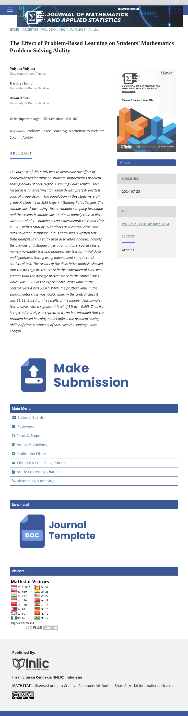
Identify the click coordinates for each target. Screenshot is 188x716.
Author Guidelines (31, 444)
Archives (30, 29)
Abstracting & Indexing (35, 480)
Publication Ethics (31, 453)
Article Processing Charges (38, 471)
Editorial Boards (30, 417)
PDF (127, 163)
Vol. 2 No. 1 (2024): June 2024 (63, 29)
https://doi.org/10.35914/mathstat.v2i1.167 (48, 119)
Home (14, 29)
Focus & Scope (28, 435)
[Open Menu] (10, 10)
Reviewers (25, 426)
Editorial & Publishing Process (41, 462)
